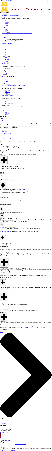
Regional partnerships (7, 22)
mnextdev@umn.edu (2, 432)
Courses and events (5, 37)
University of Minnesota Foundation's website (26, 327)
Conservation (4, 102)
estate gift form (16, 232)
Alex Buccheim (2, 429)
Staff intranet (13, 450)
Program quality (6, 114)
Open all (1, 155)
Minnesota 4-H (4, 110)
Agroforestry (6, 58)
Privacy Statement (10, 450)
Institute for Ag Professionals (7, 43)
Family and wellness (5, 70)
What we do (6, 20)
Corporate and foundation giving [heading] (4, 321)
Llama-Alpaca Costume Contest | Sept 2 (9, 34)
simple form (16, 147)
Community (3, 62)
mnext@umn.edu (8, 440)
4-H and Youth (3, 105)
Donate (5, 26)
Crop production (5, 50)
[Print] (26, 433)
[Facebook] (26, 435)
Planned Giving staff (3, 253)
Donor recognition (4, 423)
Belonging (6, 112)
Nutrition (4, 83)
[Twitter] (26, 436)
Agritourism (6, 57)
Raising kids (6, 72)
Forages (5, 52)
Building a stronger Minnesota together (9, 17)
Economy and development (8, 68)
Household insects (7, 93)
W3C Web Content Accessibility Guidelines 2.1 (20, 444)
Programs (6, 29)
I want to (4, 24)
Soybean (5, 54)
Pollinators (6, 101)
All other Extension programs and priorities (6, 133)
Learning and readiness (7, 113)
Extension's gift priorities (4, 422)
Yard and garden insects (7, 91)
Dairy (5, 47)
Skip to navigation (2, 0)
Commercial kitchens (7, 80)
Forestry (5, 100)
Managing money (6, 71)
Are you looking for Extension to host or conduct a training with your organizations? (14, 39)
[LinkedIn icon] (2, 441)
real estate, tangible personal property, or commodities (10, 205)
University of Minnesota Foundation (5, 231)
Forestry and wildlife (5, 99)
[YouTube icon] (1, 441)
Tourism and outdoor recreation (8, 69)
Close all (4, 155)
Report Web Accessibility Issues (3, 450)
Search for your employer (6, 309)
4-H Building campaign (4, 131)
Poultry (5, 49)
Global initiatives (6, 23)
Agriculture (3, 41)
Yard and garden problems (7, 92)
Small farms (6, 60)
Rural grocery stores (7, 82)
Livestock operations (7, 48)
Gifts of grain (1, 227)
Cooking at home (6, 79)
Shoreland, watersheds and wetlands (9, 103)
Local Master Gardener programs (5, 132)
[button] (10, 15)
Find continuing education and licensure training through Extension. (12, 40)
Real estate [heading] (2, 210)
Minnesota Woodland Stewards (7, 97)
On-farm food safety (7, 59)
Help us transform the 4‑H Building (8, 107)
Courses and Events (4, 32)
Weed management (7, 55)
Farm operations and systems (6, 56)
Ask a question (6, 25)
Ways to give (3, 421)
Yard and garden (5, 89)
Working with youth (5, 111)
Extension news (6, 30)
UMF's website (23, 189)
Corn (5, 51)
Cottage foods (6, 81)
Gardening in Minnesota (7, 90)
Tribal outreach (6, 21)
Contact (4, 27)
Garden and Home (4, 84)
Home (2, 118)
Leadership (6, 28)
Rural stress (6, 73)
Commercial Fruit (6, 61)
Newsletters (6, 31)
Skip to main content (6, 0)
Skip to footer (10, 0)
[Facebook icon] (0, 441)
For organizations (5, 38)
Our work (4, 19)
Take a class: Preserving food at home (8, 76)
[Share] (26, 437)
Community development (6, 67)
